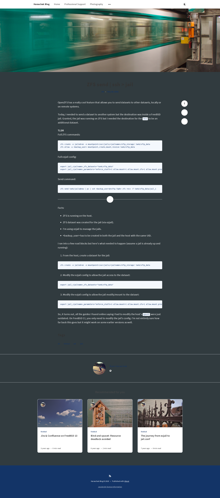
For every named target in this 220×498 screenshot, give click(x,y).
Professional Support (75, 4)
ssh (74, 344)
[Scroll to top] (184, 103)
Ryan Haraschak (118, 366)
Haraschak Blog (42, 4)
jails (81, 344)
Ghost (126, 481)
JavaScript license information (110, 487)
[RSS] (110, 476)
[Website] (110, 371)
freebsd (67, 344)
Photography (96, 4)
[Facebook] (184, 121)
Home (57, 4)
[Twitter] (184, 112)
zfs (102, 91)
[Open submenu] (109, 4)
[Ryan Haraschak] (99, 368)
